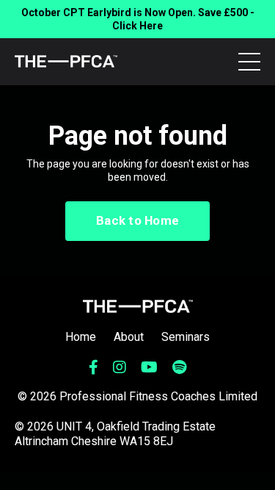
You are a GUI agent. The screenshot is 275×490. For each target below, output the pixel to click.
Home (80, 337)
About (129, 337)
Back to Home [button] (137, 220)
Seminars (185, 337)
